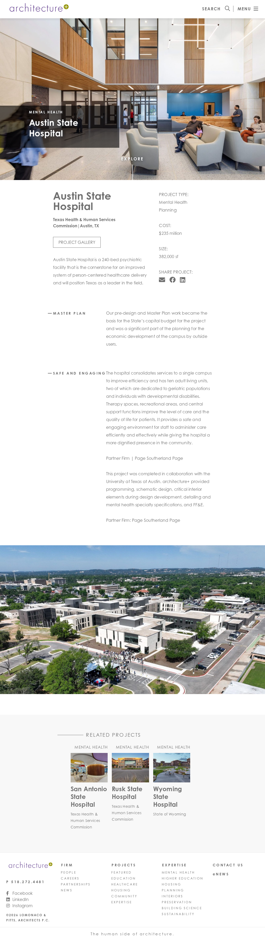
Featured (121, 872)
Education (123, 878)
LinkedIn (20, 899)
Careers (70, 878)
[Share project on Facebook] (173, 280)
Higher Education (182, 878)
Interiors (172, 896)
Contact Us (228, 865)
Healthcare (124, 884)
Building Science (182, 908)
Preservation (177, 902)
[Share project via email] (162, 280)
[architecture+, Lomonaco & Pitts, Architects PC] (38, 8)
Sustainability (178, 914)
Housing (121, 890)
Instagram (22, 905)
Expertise (121, 902)
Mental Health (178, 872)
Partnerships (76, 884)
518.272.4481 (28, 882)
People (68, 872)
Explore (132, 158)
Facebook (22, 893)
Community (124, 896)
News (66, 890)
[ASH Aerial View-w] (132, 619)
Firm (67, 865)
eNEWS (221, 874)
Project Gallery (76, 242)
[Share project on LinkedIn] (182, 280)
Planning (173, 890)
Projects (124, 865)
